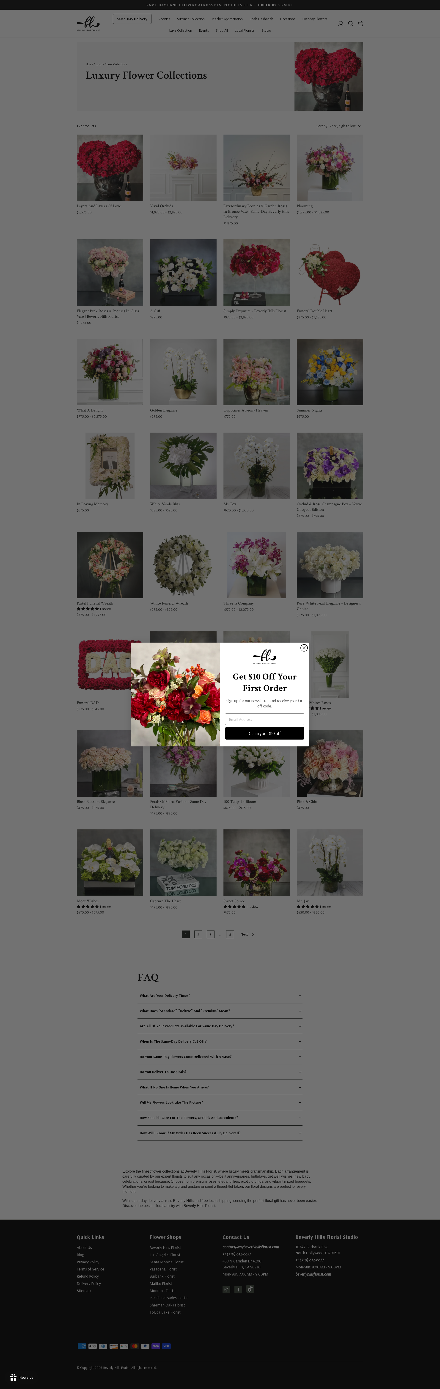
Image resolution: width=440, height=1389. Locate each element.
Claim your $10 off (265, 733)
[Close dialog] (304, 647)
